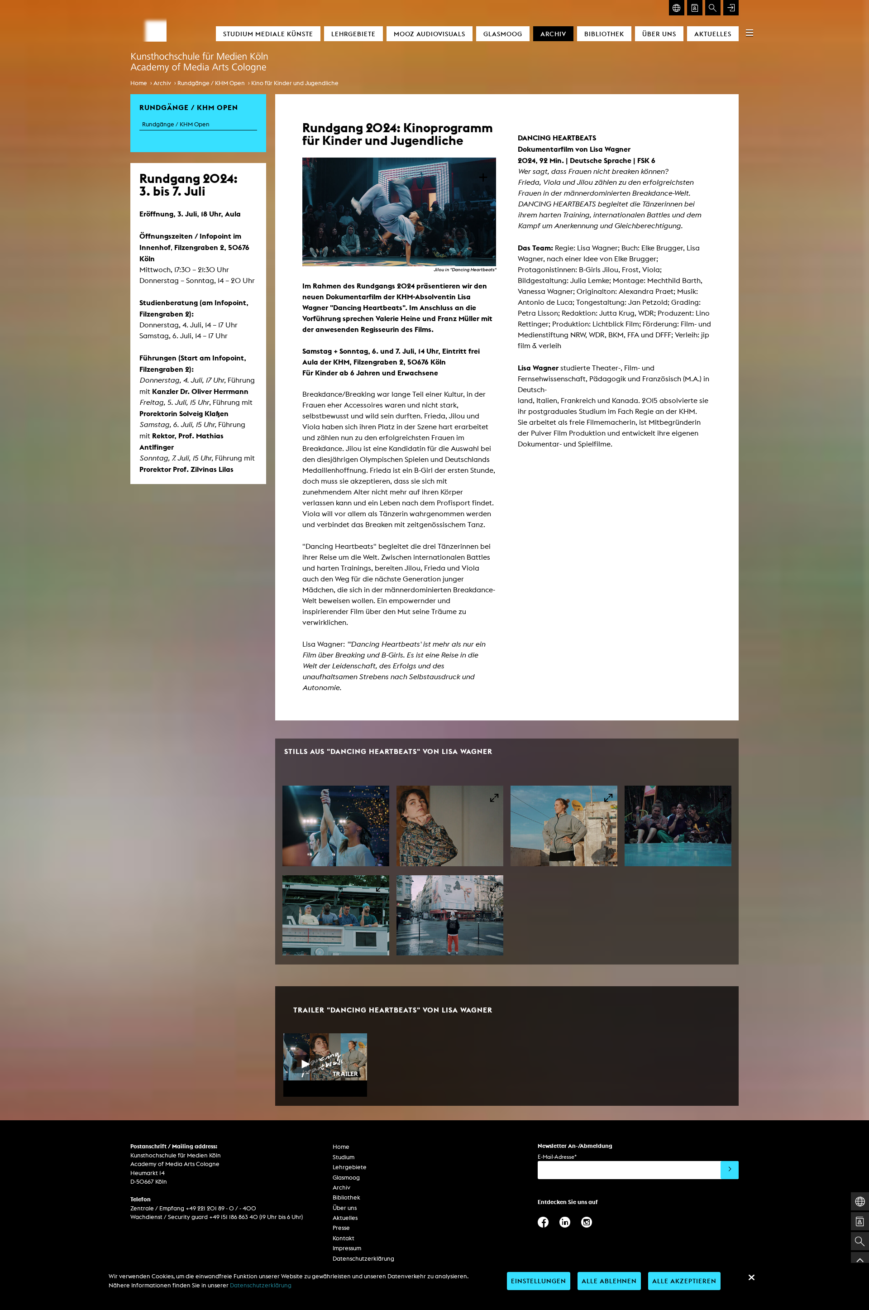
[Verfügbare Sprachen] (676, 7)
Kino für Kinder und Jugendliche (295, 83)
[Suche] (713, 7)
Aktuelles (712, 34)
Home (138, 83)
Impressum (347, 1248)
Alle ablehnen (609, 1281)
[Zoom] (335, 826)
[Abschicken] (730, 1170)
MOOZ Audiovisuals (429, 34)
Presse (341, 1227)
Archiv (553, 34)
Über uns (659, 34)
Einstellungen (538, 1281)
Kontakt (343, 1238)
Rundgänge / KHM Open (211, 83)
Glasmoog (502, 34)
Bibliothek (604, 34)
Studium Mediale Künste (268, 34)
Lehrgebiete (353, 34)
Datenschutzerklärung (363, 1258)
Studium (343, 1157)
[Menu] (749, 32)
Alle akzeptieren (684, 1281)
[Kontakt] (694, 7)
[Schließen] (751, 1277)
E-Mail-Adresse (557, 1156)
